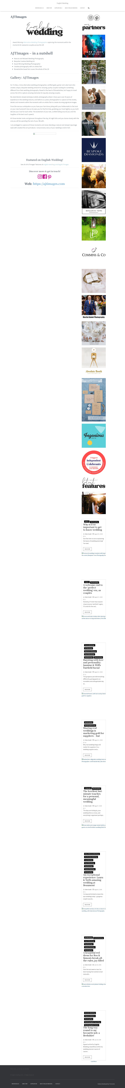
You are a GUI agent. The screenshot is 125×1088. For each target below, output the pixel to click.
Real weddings (89, 657)
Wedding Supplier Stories (91, 1025)
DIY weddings (88, 648)
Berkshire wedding (90, 1013)
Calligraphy (88, 788)
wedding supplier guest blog (92, 1022)
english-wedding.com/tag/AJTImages (56, 164)
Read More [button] (87, 549)
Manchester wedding (90, 651)
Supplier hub (58, 8)
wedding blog (94, 522)
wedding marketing (90, 725)
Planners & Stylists (90, 1016)
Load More (94, 1061)
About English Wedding (71, 8)
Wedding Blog (39, 8)
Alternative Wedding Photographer (35, 42)
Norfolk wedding (98, 938)
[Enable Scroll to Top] (121, 1084)
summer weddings (90, 869)
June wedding (88, 860)
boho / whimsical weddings (92, 854)
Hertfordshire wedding (91, 857)
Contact (82, 8)
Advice (87, 521)
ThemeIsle (112, 1084)
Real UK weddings (89, 654)
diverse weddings (89, 645)
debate (87, 582)
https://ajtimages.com (49, 184)
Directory (49, 8)
